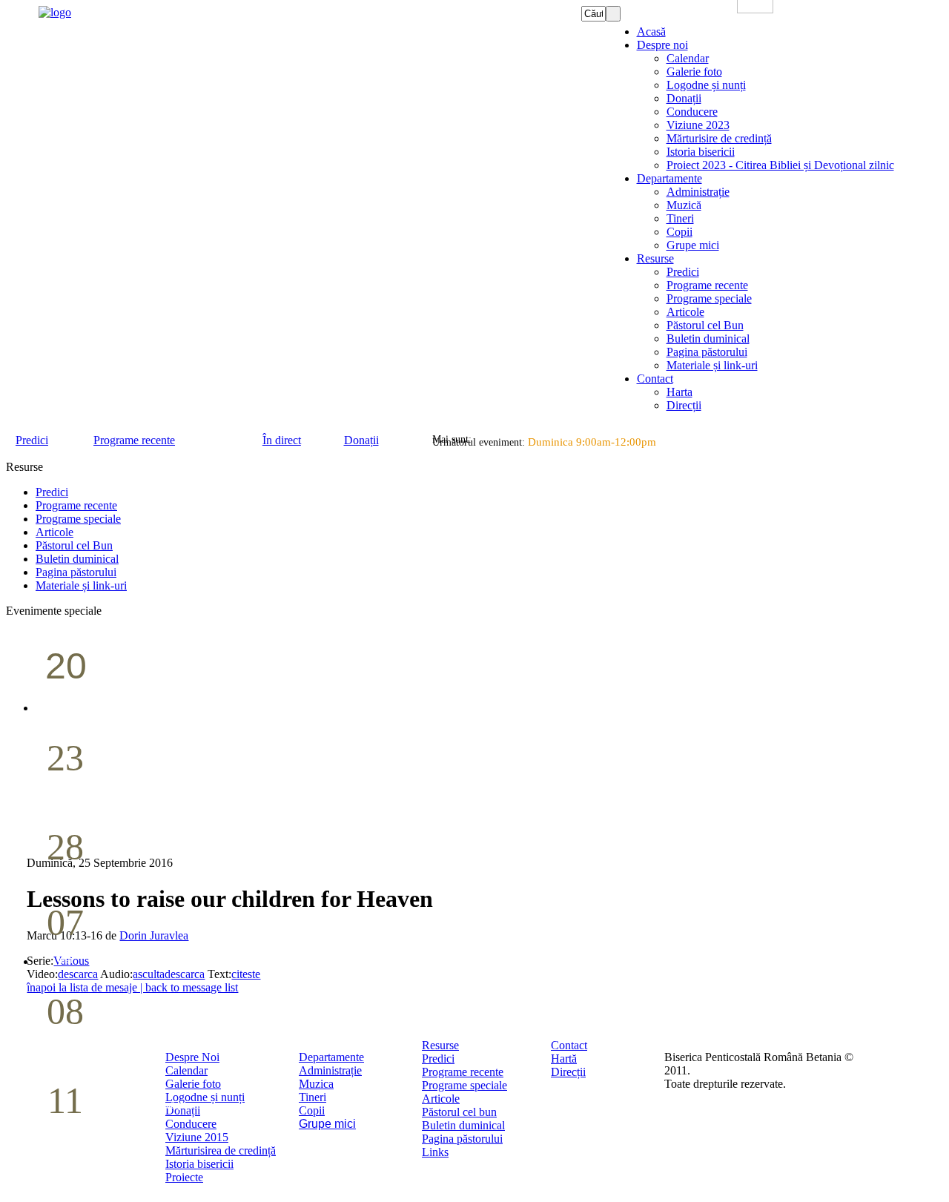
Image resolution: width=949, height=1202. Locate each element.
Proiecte (184, 1177)
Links (435, 1152)
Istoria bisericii (199, 1164)
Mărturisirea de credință (220, 1150)
